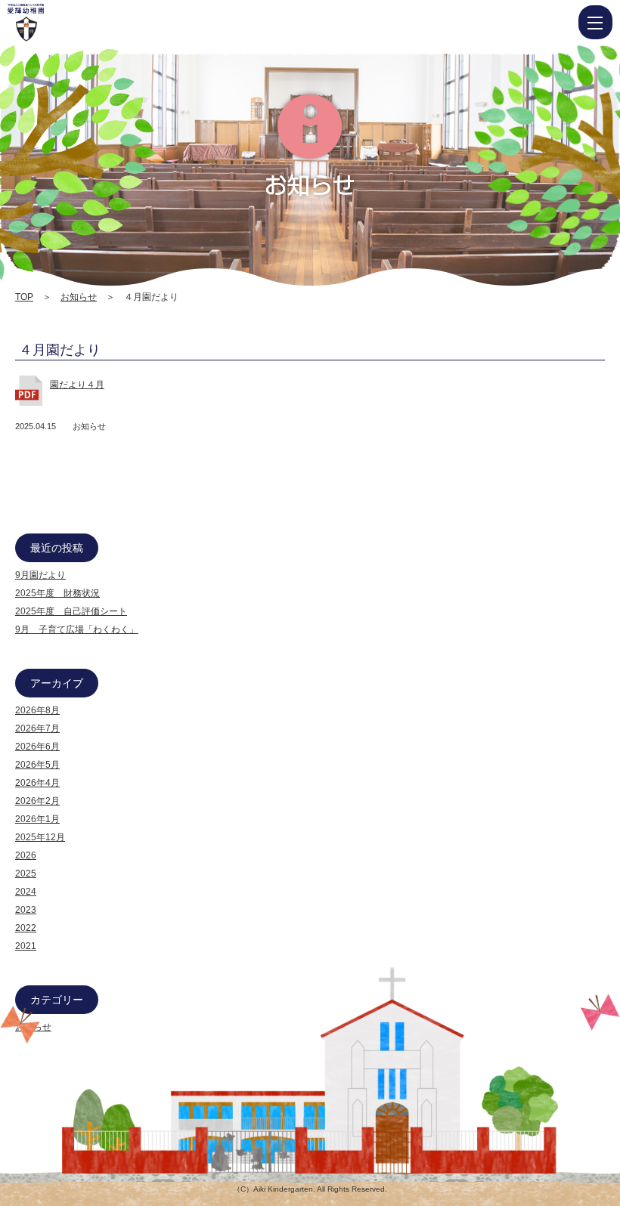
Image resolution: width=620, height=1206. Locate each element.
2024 (25, 891)
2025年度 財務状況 (57, 593)
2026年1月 (37, 819)
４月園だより (60, 349)
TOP (24, 297)
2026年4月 (37, 783)
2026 (25, 855)
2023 (25, 909)
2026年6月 (37, 746)
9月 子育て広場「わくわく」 (76, 629)
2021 (25, 946)
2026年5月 (37, 764)
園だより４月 (77, 384)
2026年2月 (37, 801)
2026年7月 (37, 728)
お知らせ (78, 297)
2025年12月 (40, 837)
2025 (25, 873)
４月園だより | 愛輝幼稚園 (72, 23)
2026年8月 (37, 710)
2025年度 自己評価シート (71, 611)
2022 (25, 928)
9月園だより (40, 575)
